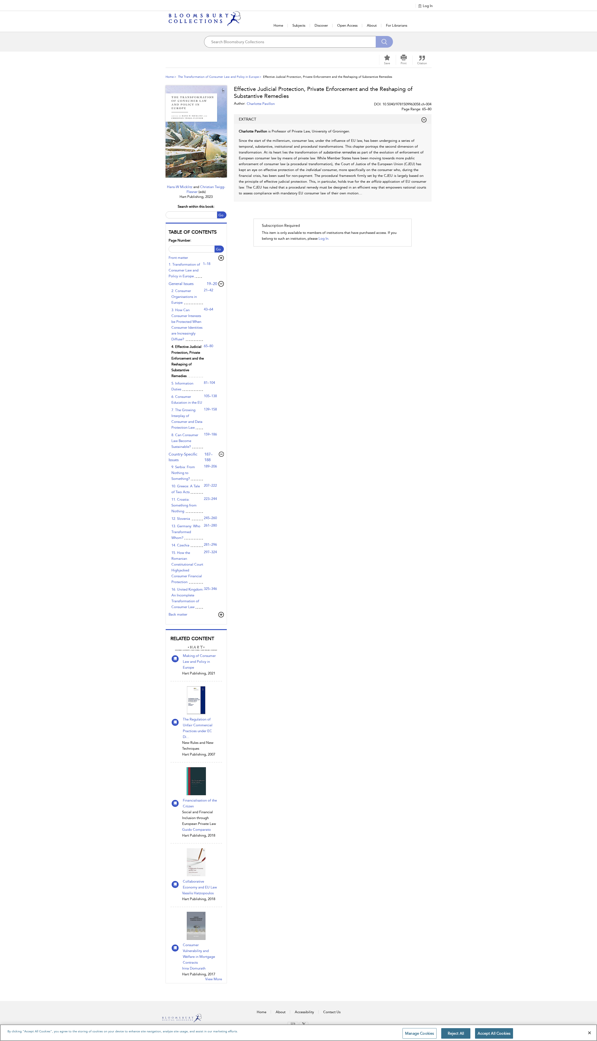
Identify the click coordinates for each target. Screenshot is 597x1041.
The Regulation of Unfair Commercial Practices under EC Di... (197, 728)
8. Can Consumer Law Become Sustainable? (184, 441)
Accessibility (304, 1012)
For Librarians (396, 25)
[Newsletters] (293, 1024)
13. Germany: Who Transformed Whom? (185, 532)
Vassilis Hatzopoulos (198, 893)
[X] (304, 1024)
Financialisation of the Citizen (200, 803)
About (372, 25)
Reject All (456, 1033)
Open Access (347, 25)
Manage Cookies (419, 1033)
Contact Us (331, 1012)
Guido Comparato (196, 829)
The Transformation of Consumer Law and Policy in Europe (218, 76)
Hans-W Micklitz (180, 187)
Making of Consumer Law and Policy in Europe (199, 662)
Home (278, 25)
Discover (321, 25)
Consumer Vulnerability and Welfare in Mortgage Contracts (199, 954)
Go (221, 215)
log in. (324, 238)
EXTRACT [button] (247, 119)
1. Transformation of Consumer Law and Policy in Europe (184, 270)
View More (213, 979)
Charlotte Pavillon (261, 104)
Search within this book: (196, 206)
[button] (404, 60)
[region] (298, 1032)
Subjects (298, 25)
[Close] (589, 1033)
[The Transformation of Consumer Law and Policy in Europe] (196, 132)
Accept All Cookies (494, 1033)
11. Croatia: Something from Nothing (184, 505)
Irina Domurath (193, 968)
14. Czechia (180, 545)
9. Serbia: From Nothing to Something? (183, 473)
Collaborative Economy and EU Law (200, 884)
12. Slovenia (180, 519)
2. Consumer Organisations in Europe (184, 297)
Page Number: (180, 240)
